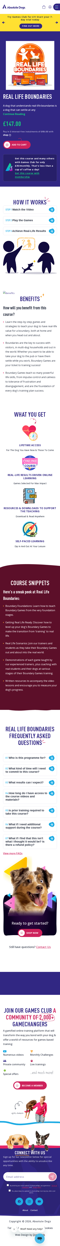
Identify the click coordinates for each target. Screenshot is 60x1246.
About (25, 1210)
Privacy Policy (37, 1187)
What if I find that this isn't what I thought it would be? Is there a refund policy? (25, 841)
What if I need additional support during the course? (24, 826)
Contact (34, 1210)
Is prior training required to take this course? (25, 812)
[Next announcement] (56, 22)
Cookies (48, 1228)
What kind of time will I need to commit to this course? (26, 770)
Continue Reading (14, 114)
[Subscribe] (52, 1177)
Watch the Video (20, 209)
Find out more (30, 26)
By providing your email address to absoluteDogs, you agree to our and (33, 1186)
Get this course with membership (27, 175)
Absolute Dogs (41, 1221)
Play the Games (19, 220)
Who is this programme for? (26, 757)
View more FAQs (12, 853)
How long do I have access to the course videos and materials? (26, 796)
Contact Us (43, 947)
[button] (43, 7)
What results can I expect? (25, 782)
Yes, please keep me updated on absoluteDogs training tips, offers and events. (33, 1192)
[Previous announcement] (3, 22)
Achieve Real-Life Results (26, 231)
